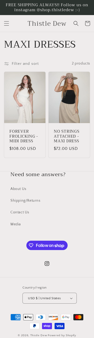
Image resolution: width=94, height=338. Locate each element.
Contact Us (19, 212)
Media (15, 224)
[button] (6, 23)
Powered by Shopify (62, 335)
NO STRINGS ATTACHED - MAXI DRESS (66, 136)
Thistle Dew (38, 335)
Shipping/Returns (25, 201)
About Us (18, 189)
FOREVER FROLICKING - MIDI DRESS (23, 136)
